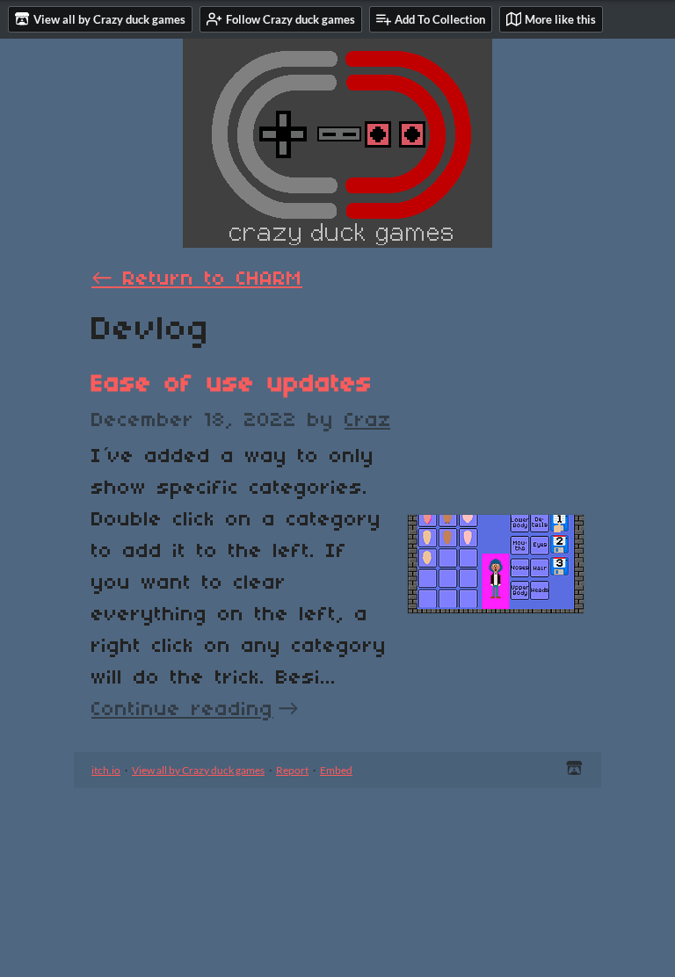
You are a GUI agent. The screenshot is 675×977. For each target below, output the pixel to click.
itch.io (105, 770)
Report (292, 770)
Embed (336, 770)
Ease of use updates (232, 384)
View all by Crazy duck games (198, 770)
